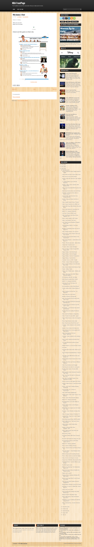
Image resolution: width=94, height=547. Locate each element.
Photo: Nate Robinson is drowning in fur (70, 209)
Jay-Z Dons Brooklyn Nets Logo (73, 124)
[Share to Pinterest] (19, 85)
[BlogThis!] (15, 85)
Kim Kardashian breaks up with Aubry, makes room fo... (70, 441)
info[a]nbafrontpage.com (17, 532)
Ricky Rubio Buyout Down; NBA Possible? (71, 419)
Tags (68, 21)
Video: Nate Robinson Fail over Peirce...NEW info (68, 334)
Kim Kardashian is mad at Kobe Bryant (70, 286)
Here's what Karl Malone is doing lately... (70, 313)
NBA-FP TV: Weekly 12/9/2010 (68, 443)
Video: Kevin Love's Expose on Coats (70, 457)
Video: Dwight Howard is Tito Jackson (70, 231)
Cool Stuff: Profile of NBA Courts (69, 213)
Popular (62, 21)
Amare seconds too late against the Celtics (71, 381)
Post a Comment (16, 97)
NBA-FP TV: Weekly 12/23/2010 (69, 281)
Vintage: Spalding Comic (71, 105)
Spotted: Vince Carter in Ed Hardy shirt (70, 328)
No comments (25, 16)
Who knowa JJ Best (19, 15)
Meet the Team (20, 9)
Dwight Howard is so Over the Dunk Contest (71, 345)
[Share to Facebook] (17, 85)
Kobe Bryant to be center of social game (70, 367)
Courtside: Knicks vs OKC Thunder (69, 260)
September (65, 510)
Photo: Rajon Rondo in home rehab (69, 321)
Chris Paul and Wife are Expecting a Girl (71, 115)
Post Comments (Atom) (23, 100)
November (65, 506)
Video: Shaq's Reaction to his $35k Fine (70, 204)
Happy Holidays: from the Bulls (68, 258)
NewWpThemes (70, 543)
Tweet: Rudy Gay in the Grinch (68, 294)
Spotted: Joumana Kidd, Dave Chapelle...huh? (68, 428)
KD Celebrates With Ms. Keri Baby (69, 277)
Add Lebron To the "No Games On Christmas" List (69, 284)
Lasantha (79, 543)
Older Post (54, 89)
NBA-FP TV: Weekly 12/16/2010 (69, 399)
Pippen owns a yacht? (67, 473)
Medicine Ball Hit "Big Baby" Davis (69, 494)
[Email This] (13, 85)
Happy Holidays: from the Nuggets (69, 254)
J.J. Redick (19, 16)
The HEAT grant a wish (67, 465)
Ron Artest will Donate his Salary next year (71, 438)
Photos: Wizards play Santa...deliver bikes (71, 242)
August (64, 512)
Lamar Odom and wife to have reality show (71, 174)
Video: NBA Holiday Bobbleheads (69, 392)
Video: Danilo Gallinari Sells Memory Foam (71, 267)
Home (14, 9)
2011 (62, 166)
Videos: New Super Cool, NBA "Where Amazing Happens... (70, 275)
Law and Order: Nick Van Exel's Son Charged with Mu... (70, 196)
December (65, 170)
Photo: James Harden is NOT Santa (70, 218)
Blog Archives (74, 21)
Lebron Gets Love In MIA (67, 489)
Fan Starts (64, 347)
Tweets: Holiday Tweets (67, 269)
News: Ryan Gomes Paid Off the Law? (70, 323)
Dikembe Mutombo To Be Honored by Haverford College (73, 152)
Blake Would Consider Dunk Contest (70, 279)
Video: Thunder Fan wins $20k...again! (70, 315)
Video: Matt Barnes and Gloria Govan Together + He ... (70, 216)
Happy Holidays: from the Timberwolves (70, 255)
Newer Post (14, 89)
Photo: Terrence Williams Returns (69, 445)
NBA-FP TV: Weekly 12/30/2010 (69, 211)
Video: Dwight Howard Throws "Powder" (70, 202)
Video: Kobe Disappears (71, 73)
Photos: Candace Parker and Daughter (70, 261)
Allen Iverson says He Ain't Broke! (69, 176)
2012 (62, 164)
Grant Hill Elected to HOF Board (73, 82)
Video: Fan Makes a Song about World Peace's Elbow (73, 143)
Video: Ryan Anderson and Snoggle (69, 365)
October (64, 508)
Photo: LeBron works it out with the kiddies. (71, 455)
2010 (62, 168)
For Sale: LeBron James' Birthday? (69, 246)
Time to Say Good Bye (71, 90)
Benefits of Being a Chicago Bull (69, 296)
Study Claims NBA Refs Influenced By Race (71, 459)
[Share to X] (16, 85)
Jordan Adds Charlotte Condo (68, 244)
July (64, 514)
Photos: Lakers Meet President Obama (70, 397)
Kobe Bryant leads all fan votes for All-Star (71, 190)
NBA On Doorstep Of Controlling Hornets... (71, 453)
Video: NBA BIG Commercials (72, 97)
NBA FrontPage (18, 3)
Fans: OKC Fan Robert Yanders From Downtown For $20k (70, 379)
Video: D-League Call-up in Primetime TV (71, 414)
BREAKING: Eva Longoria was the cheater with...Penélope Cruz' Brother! (73, 134)
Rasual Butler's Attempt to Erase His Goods (71, 484)
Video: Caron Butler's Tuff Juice (69, 220)
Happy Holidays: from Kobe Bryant (69, 252)
